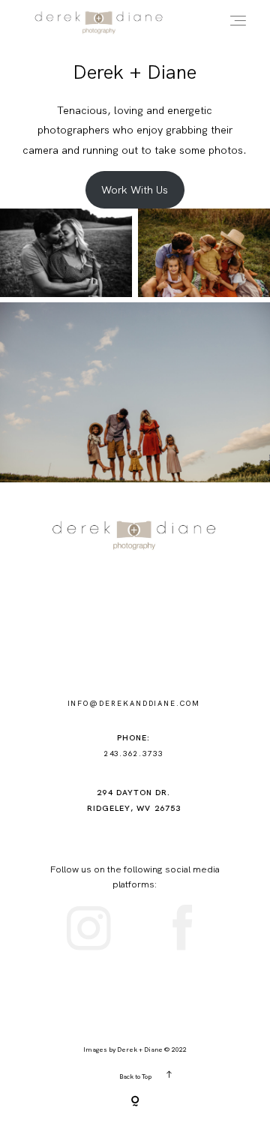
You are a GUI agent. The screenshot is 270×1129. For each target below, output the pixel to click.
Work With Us (134, 190)
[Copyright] (135, 1102)
